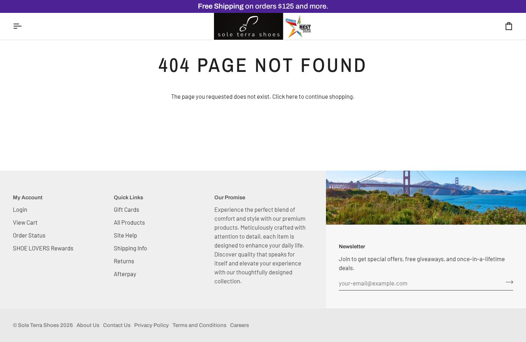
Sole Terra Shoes (38, 325)
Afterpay (125, 273)
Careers (239, 325)
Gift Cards (126, 209)
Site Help (125, 235)
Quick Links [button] (128, 197)
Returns (124, 260)
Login (20, 209)
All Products (129, 222)
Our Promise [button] (229, 197)
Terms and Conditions (199, 325)
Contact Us (117, 325)
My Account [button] (28, 197)
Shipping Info (130, 247)
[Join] (507, 282)
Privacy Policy (151, 325)
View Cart (25, 222)
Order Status (29, 235)
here (292, 96)
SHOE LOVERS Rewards (43, 247)
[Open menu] (23, 26)
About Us (88, 325)
